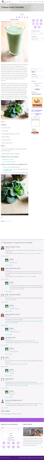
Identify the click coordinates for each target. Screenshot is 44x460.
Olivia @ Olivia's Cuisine (12, 314)
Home (20, 1)
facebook (33, 23)
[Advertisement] (14, 231)
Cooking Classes (37, 1)
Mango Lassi (7, 167)
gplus (24, 17)
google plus (37, 23)
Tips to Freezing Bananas (10, 161)
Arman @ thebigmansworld (13, 400)
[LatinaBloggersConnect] (35, 134)
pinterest (37, 20)
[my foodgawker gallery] (37, 114)
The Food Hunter (10, 337)
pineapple (6, 221)
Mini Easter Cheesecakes (29, 276)
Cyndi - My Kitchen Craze (12, 268)
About (24, 1)
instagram (41, 20)
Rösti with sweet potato (21, 364)
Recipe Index (29, 1)
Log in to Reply (4, 256)
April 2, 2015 (11, 260)
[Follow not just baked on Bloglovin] (36, 94)
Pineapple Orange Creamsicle (11, 169)
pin (22, 17)
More (42, 447)
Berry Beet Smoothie (9, 159)
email (35, 27)
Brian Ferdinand (38, 457)
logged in (9, 413)
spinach (10, 221)
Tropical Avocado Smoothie (10, 172)
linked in (41, 23)
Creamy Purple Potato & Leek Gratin (31, 253)
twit (19, 17)
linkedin (27, 17)
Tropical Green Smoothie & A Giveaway (29, 342)
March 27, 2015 (8, 358)
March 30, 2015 (8, 316)
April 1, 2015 (7, 248)
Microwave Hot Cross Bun (30, 405)
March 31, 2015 (8, 269)
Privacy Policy (3, 457)
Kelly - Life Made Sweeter (13, 294)
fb (16, 17)
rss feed (39, 27)
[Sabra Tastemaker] (37, 107)
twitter (33, 20)
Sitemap (7, 457)
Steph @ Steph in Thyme (12, 247)
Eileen (7, 357)
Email (2, 427)
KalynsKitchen (9, 379)
